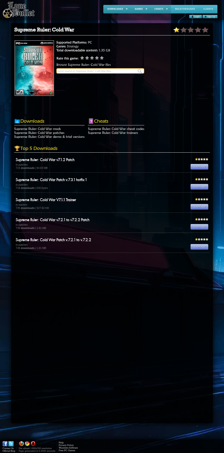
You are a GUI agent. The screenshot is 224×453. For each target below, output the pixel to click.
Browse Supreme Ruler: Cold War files (83, 65)
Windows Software (68, 447)
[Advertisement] (112, 107)
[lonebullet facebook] (5, 445)
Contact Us (8, 448)
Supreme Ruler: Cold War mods (37, 129)
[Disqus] (112, 294)
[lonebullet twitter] (11, 445)
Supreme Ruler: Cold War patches (39, 133)
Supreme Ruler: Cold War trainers (113, 133)
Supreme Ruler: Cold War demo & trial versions (49, 137)
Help (61, 442)
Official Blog (8, 451)
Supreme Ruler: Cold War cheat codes (116, 129)
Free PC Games (67, 450)
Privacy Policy (66, 445)
